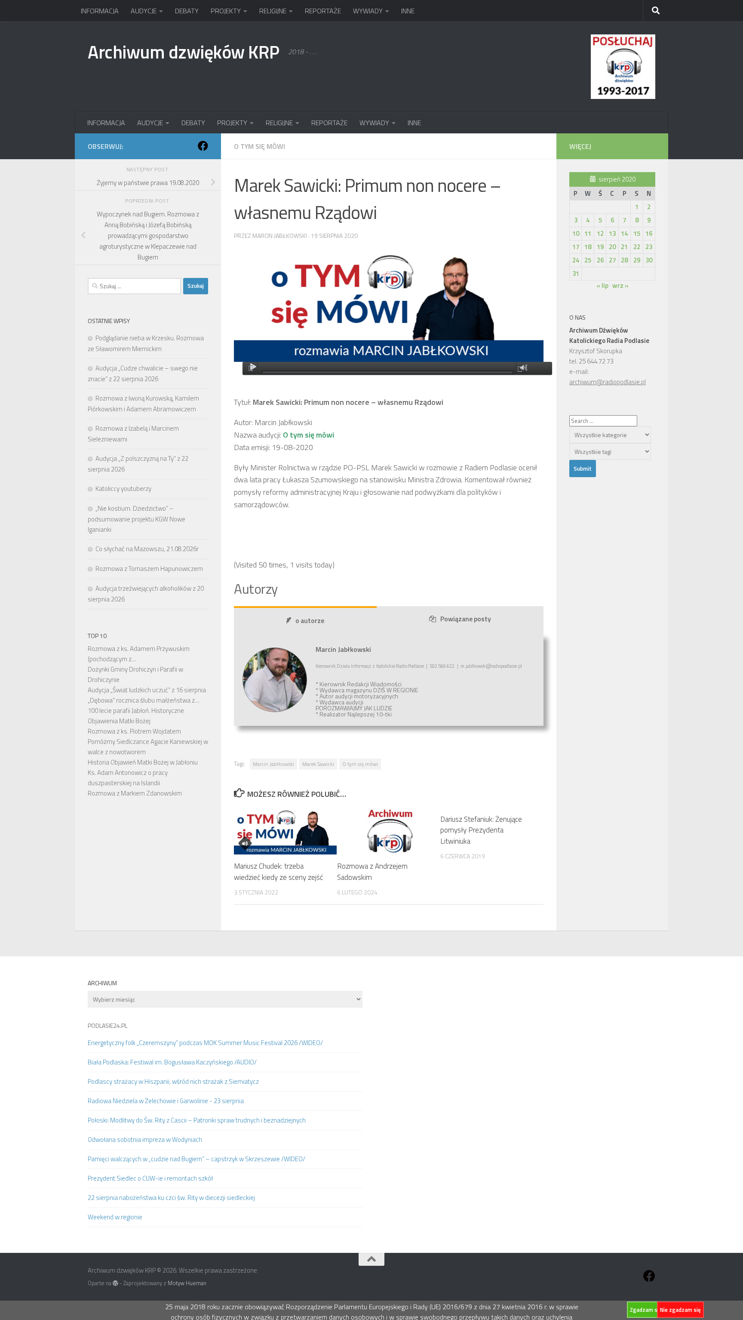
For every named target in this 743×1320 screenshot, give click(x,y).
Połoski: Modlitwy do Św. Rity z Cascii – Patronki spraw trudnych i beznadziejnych (197, 1120)
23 (648, 247)
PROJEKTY (226, 11)
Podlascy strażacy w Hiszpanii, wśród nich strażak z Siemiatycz (173, 1081)
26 (600, 260)
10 (575, 233)
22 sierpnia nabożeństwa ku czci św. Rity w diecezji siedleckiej (171, 1198)
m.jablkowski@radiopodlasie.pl (491, 666)
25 (587, 260)
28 (624, 260)
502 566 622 (442, 666)
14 (624, 233)
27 (612, 260)
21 (624, 247)
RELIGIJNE (272, 11)
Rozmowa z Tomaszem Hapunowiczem (149, 569)
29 (636, 260)
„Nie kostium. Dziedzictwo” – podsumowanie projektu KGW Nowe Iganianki (136, 518)
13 (612, 233)
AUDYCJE (144, 11)
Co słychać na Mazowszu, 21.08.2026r (147, 549)
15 (636, 233)
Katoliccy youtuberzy (123, 488)
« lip (602, 285)
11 (587, 233)
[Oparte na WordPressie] (115, 1283)
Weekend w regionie (115, 1217)
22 (636, 247)
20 (612, 247)
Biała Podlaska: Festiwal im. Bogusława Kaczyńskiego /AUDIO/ (172, 1062)
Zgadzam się (646, 1309)
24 (575, 260)
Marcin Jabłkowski (273, 764)
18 (587, 247)
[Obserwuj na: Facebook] (203, 146)
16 (648, 233)
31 (575, 273)
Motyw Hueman (187, 1283)
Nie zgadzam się (680, 1309)
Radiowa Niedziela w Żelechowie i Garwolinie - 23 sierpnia (166, 1101)
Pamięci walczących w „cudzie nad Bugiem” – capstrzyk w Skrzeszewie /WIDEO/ (196, 1159)
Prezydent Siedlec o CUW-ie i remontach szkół (150, 1178)
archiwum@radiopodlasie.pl (607, 382)
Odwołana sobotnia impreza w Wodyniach (145, 1139)
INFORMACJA (100, 11)
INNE (407, 11)
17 (575, 247)
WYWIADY (368, 11)
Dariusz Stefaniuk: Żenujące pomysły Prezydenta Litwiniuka (481, 830)
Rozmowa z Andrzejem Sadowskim (372, 872)
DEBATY (187, 11)
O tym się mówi (259, 146)
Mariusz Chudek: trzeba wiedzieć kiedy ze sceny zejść (278, 872)
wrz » (620, 285)
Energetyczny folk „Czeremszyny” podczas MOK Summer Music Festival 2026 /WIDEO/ (205, 1043)
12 (600, 233)
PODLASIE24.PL (107, 1025)
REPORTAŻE (323, 11)
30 (648, 260)
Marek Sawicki (318, 764)
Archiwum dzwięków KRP (183, 52)
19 (600, 247)
